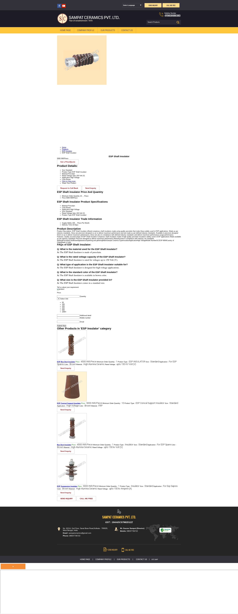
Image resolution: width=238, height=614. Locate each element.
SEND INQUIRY (66, 499)
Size (63, 211)
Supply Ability (67, 223)
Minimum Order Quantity (71, 196)
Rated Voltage (67, 213)
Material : (90, 364)
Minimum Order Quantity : (107, 362)
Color (64, 208)
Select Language (129, 5)
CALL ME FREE (86, 499)
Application (66, 209)
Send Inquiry (90, 188)
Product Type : (131, 362)
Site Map (154, 559)
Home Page (65, 30)
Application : (68, 406)
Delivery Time (67, 225)
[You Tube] (64, 7)
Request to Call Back (69, 188)
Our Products (108, 30)
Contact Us (127, 30)
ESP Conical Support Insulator (69, 403)
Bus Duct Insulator (64, 445)
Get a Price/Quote (67, 162)
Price (64, 198)
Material (65, 206)
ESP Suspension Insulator (67, 486)
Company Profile (85, 30)
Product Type (67, 215)
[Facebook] (59, 7)
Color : (70, 364)
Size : (152, 362)
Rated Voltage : (120, 364)
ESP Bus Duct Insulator (66, 362)
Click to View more (68, 181)
